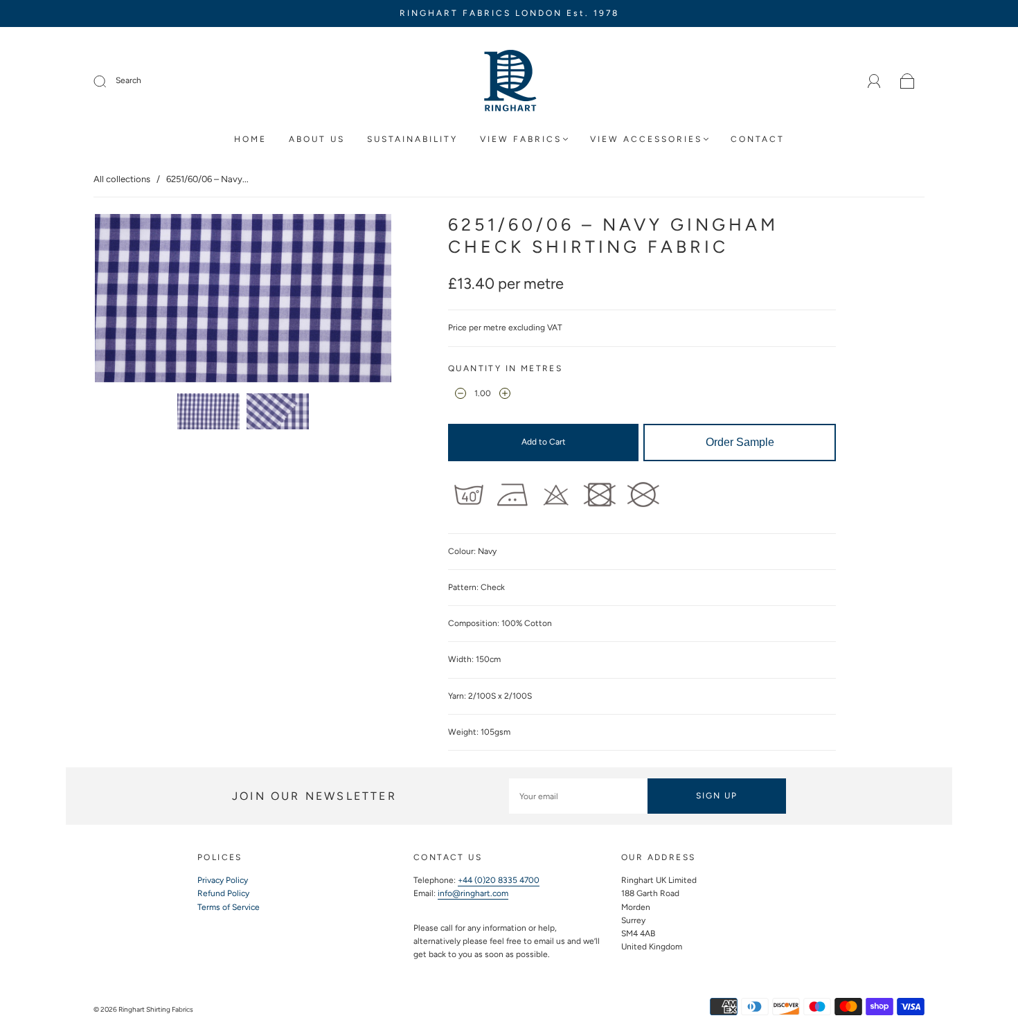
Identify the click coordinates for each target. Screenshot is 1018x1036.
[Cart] (908, 81)
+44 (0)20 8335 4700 (498, 880)
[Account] (874, 81)
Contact (758, 139)
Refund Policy (223, 893)
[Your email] (578, 796)
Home (250, 139)
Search (128, 80)
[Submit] (108, 81)
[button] (124, 301)
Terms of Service (228, 907)
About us (317, 139)
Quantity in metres (505, 368)
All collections (121, 179)
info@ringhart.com (473, 893)
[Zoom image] (243, 301)
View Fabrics (521, 139)
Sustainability (412, 139)
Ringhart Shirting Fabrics (155, 1009)
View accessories (646, 139)
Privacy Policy (222, 880)
